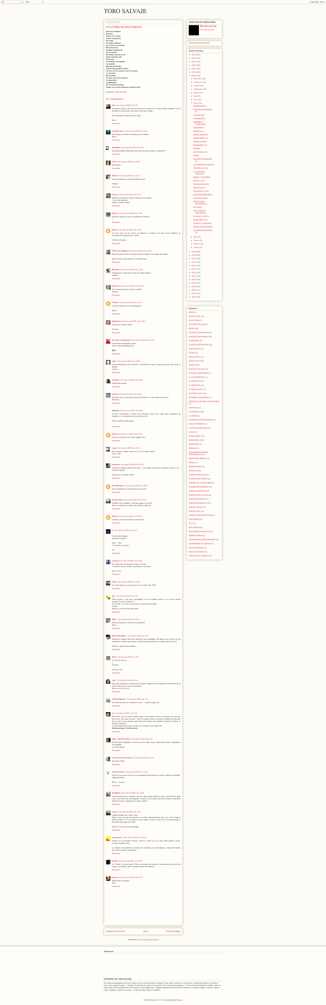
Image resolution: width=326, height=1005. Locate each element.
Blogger (179, 1000)
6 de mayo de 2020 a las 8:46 (136, 131)
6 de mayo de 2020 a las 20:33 (130, 516)
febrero (197, 244)
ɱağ (114, 361)
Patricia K (116, 286)
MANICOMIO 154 (200, 145)
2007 (194, 293)
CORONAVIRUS (199, 106)
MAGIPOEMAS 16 (200, 138)
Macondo (115, 270)
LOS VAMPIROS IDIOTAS (203, 165)
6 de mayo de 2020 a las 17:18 (142, 340)
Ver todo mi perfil (207, 30)
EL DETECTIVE (195, 381)
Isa (113, 713)
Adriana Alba (117, 500)
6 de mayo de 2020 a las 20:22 (136, 486)
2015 (194, 266)
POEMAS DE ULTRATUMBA (200, 483)
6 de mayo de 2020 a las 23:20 (128, 582)
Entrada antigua (173, 931)
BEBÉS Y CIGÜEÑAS (201, 177)
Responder (116, 123)
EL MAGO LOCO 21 (201, 216)
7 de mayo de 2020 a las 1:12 (137, 636)
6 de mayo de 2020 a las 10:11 (129, 176)
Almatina (115, 380)
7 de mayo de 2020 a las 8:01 (126, 713)
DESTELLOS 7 (199, 181)
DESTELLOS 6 (199, 188)
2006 (194, 297)
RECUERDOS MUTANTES (199, 531)
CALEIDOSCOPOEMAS (198, 333)
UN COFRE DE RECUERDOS (199, 212)
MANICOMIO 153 (200, 220)
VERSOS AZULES (200, 168)
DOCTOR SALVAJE (196, 369)
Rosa (114, 657)
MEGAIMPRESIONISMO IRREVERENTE (198, 453)
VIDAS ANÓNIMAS (196, 548)
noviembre (198, 82)
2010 (194, 283)
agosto (197, 93)
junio (196, 99)
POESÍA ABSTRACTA (197, 499)
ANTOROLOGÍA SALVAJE (199, 43)
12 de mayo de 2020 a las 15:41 (134, 837)
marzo (196, 240)
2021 (194, 72)
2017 (194, 259)
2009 (194, 286)
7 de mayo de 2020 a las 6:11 (127, 680)
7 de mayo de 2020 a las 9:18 (141, 739)
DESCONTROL (195, 357)
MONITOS (193, 471)
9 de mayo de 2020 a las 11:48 (136, 772)
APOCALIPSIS (194, 316)
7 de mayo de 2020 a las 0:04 (127, 596)
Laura (114, 448)
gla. (113, 596)
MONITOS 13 (198, 131)
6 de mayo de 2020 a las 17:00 (133, 321)
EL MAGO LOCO (195, 389)
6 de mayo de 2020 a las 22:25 (125, 530)
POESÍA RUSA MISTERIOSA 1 (200, 203)
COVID (191, 353)
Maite (114, 619)
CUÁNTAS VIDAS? (200, 198)
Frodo (114, 812)
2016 (194, 262)
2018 (194, 255)
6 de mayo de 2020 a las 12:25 (140, 251)
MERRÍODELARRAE (197, 458)
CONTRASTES (195, 349)
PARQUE (196, 149)
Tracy (114, 582)
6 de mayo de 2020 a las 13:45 (131, 286)
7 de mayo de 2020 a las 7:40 (137, 699)
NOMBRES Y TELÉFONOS (199, 123)
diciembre (198, 79)
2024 (194, 62)
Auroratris (116, 464)
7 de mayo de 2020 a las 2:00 (128, 657)
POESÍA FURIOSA (196, 507)
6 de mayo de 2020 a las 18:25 (130, 394)
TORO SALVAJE (125, 11)
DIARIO (192, 365)
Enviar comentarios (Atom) (149, 940)
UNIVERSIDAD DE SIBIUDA (200, 544)
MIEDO (192, 462)
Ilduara (115, 230)
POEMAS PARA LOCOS (198, 495)
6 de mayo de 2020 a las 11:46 (129, 230)
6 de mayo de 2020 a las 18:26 (131, 410)
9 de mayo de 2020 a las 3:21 (143, 758)
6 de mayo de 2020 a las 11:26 (130, 213)
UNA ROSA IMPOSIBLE (202, 195)
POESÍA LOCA (194, 511)
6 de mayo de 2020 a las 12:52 (131, 270)
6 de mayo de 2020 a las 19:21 (128, 448)
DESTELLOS (194, 361)
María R (115, 516)
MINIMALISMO (195, 467)
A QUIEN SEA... (199, 115)
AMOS (191, 312)
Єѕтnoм (115, 877)
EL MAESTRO (194, 385)
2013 (194, 273)
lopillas (115, 394)
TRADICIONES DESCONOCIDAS (202, 540)
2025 (194, 58)
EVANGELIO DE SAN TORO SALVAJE (204, 401)
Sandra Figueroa (118, 699)
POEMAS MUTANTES (197, 491)
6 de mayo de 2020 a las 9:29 (132, 147)
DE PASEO (197, 207)
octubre (197, 86)
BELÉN (191, 328)
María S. (115, 213)
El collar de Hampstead (121, 340)
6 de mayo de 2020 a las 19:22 (132, 464)
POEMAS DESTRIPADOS (199, 487)
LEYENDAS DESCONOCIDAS (201, 420)
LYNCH (192, 432)
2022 (194, 69)
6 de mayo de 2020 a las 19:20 (130, 434)
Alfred (114, 176)
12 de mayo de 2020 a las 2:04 (129, 812)
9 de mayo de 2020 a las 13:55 (132, 793)
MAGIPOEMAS (195, 436)
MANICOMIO (194, 440)
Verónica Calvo (118, 772)
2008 (194, 290)
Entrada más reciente (115, 931)
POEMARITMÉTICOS (197, 475)
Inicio (145, 931)
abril (196, 237)
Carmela (115, 561)
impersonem (117, 837)
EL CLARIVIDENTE (196, 377)
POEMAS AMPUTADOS (198, 479)
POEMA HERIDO (200, 142)
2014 (194, 269)
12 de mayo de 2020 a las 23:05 (130, 861)
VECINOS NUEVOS (201, 184)
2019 (194, 252)
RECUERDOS (194, 527)
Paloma (115, 302)
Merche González (119, 636)
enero (196, 247)
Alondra (115, 434)
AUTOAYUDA (194, 320)
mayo (196, 103)
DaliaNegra (116, 147)
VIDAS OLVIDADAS (196, 552)
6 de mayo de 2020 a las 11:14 (129, 195)
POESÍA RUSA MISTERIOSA (200, 515)
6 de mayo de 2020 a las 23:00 (130, 561)
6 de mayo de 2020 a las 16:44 (130, 302)
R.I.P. (191, 523)
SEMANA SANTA (195, 535)
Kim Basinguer (118, 486)
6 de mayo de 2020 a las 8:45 (127, 105)
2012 (194, 276)
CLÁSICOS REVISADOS (198, 345)
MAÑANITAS (194, 444)
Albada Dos (116, 321)
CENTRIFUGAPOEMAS (198, 337)
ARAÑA (196, 156)
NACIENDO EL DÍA (200, 191)
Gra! (113, 680)
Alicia (114, 162)
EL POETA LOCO (196, 393)
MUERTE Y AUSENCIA (202, 223)
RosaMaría (116, 793)
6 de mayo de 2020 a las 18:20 (131, 380)
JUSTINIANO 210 (200, 152)
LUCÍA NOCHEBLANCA (198, 428)
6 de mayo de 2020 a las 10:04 (128, 162)
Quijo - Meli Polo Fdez (121, 739)
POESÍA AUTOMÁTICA (198, 503)
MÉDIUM (192, 448)
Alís (113, 105)
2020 (194, 76)
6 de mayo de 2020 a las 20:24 (134, 500)
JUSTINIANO (194, 412)
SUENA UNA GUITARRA (203, 227)
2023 (194, 65)
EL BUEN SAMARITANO (198, 373)
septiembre (198, 89)
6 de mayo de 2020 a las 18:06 (128, 361)
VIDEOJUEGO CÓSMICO (199, 556)
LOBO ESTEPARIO (196, 424)
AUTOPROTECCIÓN (197, 324)
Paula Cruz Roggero (120, 251)
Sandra (115, 861)
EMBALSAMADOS (200, 135)
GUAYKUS (193, 408)
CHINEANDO (194, 341)
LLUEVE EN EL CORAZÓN (199, 173)
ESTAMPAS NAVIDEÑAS (198, 397)
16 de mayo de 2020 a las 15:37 (131, 877)
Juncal (114, 195)
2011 (194, 279)
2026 (194, 55)
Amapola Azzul (118, 131)
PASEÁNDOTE (199, 119)
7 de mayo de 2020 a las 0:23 (128, 619)
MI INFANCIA (198, 128)
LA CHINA (193, 416)
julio (195, 96)
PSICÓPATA (193, 519)
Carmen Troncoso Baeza (121, 758)
